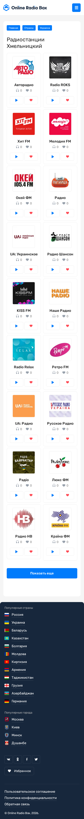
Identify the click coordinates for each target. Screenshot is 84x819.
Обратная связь (17, 804)
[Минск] (7, 735)
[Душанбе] (7, 743)
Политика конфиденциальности (30, 798)
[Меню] (76, 7)
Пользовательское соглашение (29, 792)
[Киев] (7, 727)
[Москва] (7, 719)
